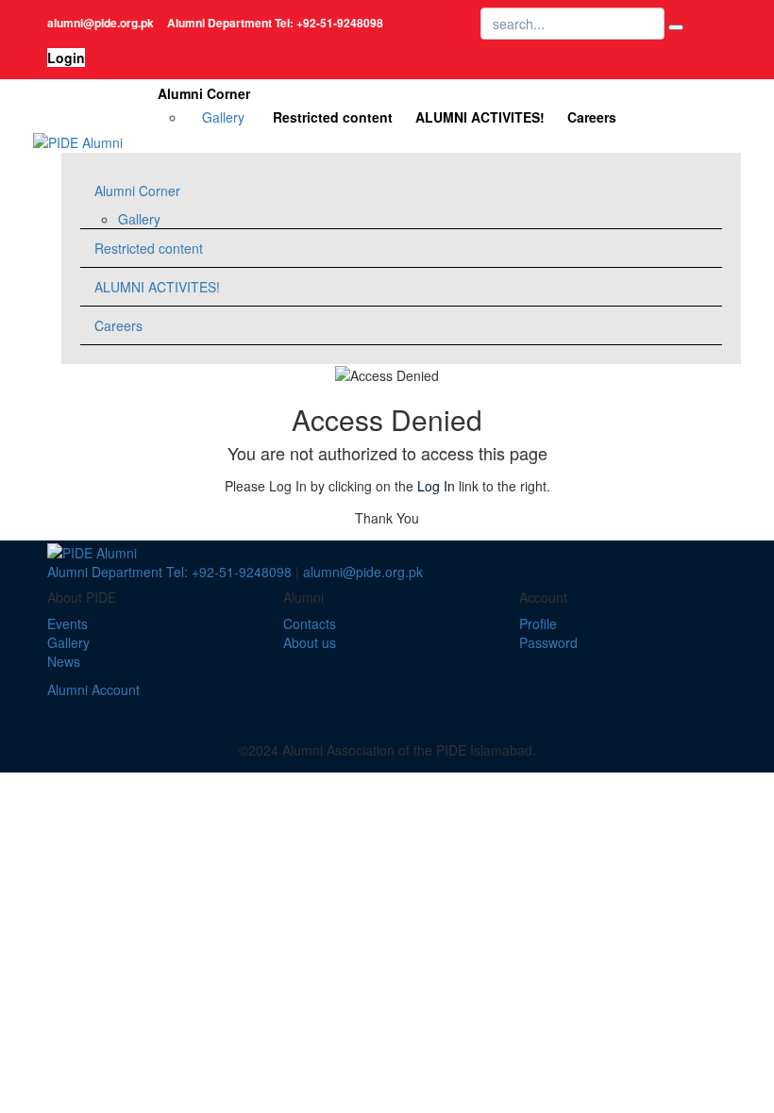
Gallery (223, 117)
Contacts (309, 623)
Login (66, 57)
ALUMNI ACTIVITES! (480, 117)
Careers (591, 117)
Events (67, 623)
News (63, 661)
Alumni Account (93, 689)
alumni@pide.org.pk (363, 571)
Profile (538, 623)
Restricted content (333, 117)
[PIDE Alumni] (78, 140)
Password (548, 642)
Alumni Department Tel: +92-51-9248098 (169, 571)
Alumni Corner (204, 93)
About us (309, 642)
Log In (436, 485)
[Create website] (420, 708)
